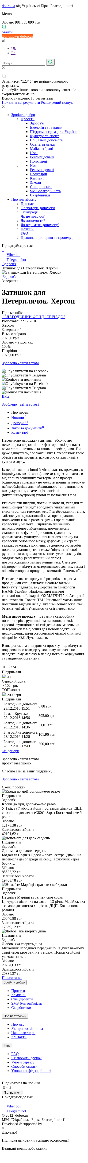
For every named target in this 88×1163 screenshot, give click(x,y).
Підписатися (12, 1092)
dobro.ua (8, 6)
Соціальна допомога (46, 140)
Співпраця (29, 212)
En (13, 53)
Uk (13, 49)
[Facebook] (2, 1101)
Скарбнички (40, 195)
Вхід (5, 396)
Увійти (7, 32)
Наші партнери (23, 1033)
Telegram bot (16, 260)
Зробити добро (23, 115)
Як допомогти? (33, 221)
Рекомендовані (42, 157)
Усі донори (10, 751)
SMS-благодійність (45, 191)
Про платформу (23, 199)
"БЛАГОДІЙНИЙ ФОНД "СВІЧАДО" (33, 317)
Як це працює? (33, 216)
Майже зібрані (41, 149)
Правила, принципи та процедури (48, 238)
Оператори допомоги (38, 208)
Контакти (19, 1037)
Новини (27, 229)
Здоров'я (37, 123)
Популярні (38, 161)
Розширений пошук (57, 102)
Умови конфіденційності (31, 1071)
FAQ (24, 233)
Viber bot (13, 255)
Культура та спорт (44, 136)
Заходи (35, 182)
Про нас (27, 204)
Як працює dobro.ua (27, 1029)
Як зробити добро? (26, 1058)
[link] (44, 371)
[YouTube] (3, 1101)
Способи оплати (24, 1066)
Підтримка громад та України (53, 132)
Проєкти (27, 119)
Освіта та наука (42, 144)
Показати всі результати (21, 102)
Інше (7, 1045)
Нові (34, 153)
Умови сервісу (22, 1062)
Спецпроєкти (41, 187)
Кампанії (37, 178)
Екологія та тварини (46, 127)
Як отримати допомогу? (40, 225)
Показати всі (12, 978)
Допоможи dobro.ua (17, 36)
